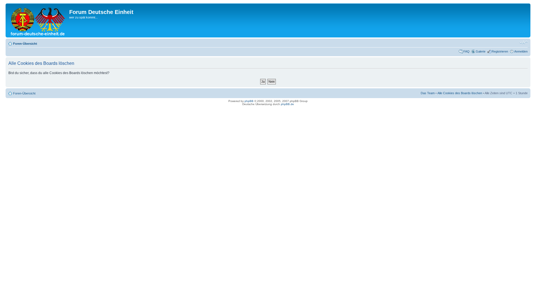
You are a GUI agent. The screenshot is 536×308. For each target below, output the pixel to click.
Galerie (480, 51)
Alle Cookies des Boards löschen (459, 93)
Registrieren (500, 51)
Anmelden (521, 51)
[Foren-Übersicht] (38, 20)
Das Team (428, 93)
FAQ (466, 51)
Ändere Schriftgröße (524, 42)
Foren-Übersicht (25, 43)
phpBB (249, 101)
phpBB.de (287, 104)
